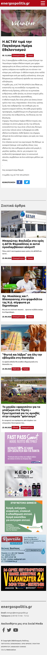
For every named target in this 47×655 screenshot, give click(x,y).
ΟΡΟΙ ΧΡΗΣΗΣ (27, 643)
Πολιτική (16, 369)
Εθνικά (15, 427)
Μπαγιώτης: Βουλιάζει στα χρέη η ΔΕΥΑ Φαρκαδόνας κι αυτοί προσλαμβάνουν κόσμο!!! (23, 244)
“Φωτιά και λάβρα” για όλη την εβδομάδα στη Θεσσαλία (22, 356)
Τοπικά (30, 55)
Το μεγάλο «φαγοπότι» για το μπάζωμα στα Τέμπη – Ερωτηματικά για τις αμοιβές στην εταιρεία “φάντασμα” (21, 411)
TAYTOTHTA (5, 643)
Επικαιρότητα (18, 55)
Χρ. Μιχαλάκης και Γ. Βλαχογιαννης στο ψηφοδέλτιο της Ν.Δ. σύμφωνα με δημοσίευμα (22, 300)
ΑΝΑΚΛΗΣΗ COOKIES (18, 646)
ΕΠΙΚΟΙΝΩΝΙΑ (16, 643)
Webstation (11, 650)
